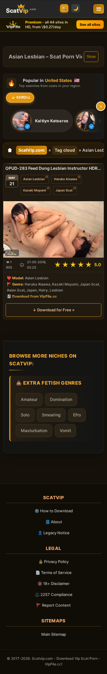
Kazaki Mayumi (34, 190)
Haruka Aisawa (65, 179)
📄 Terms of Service (53, 572)
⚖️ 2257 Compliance (54, 594)
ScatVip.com (31, 150)
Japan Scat (64, 190)
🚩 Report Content (53, 605)
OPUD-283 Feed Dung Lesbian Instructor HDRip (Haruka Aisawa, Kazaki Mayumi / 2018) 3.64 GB (53, 168)
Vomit (65, 430)
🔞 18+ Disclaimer (53, 583)
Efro (77, 414)
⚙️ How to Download (53, 510)
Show (91, 57)
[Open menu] (98, 9)
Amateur (29, 399)
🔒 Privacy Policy (53, 561)
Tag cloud (65, 150)
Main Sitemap (53, 634)
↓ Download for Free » (54, 310)
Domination (61, 399)
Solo (25, 414)
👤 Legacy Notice (54, 532)
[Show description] (22, 265)
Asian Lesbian (34, 179)
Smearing (51, 414)
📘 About (53, 521)
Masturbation (34, 430)
